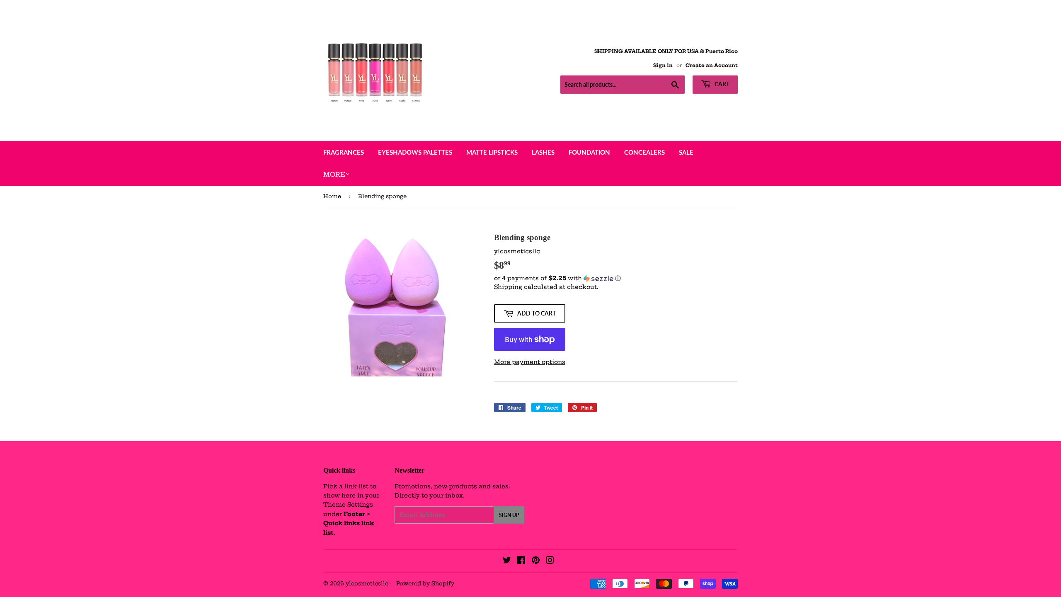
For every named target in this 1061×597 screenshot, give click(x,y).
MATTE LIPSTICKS (492, 152)
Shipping (508, 287)
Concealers (644, 152)
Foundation (589, 152)
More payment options (529, 362)
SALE (686, 152)
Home (332, 196)
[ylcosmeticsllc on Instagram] (550, 561)
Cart (721, 83)
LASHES (543, 152)
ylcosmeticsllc (367, 583)
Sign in (663, 65)
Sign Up (509, 515)
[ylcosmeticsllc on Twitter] (507, 561)
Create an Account (712, 65)
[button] (616, 278)
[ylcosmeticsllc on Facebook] (521, 561)
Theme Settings (348, 504)
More (334, 174)
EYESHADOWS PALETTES (415, 152)
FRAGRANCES (343, 152)
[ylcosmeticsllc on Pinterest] (535, 561)
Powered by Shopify (425, 583)
